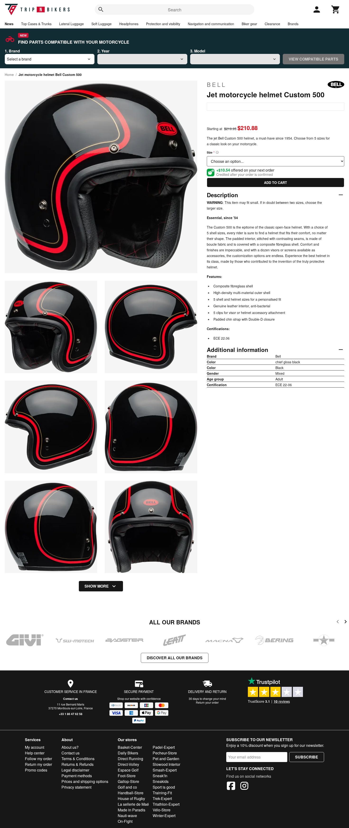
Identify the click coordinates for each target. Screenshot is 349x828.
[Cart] (335, 9)
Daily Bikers (128, 753)
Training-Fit (162, 792)
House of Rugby (131, 798)
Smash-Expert (165, 770)
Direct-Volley (128, 764)
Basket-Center (130, 747)
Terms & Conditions (77, 758)
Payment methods (76, 775)
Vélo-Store (161, 810)
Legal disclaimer (75, 770)
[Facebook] (231, 786)
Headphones (128, 23)
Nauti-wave (127, 815)
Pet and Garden (166, 758)
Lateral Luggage (71, 23)
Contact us (70, 699)
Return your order (207, 702)
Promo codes (36, 770)
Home (9, 74)
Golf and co (127, 787)
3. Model (197, 51)
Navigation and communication (211, 23)
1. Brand (12, 51)
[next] (345, 622)
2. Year (103, 51)
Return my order (38, 764)
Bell (216, 84)
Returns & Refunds (77, 764)
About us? (70, 747)
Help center (34, 753)
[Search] (101, 9)
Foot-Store (127, 775)
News (9, 23)
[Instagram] (244, 786)
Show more (97, 586)
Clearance (272, 23)
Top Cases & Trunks (36, 23)
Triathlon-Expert (166, 804)
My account (34, 747)
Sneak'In (160, 775)
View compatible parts (313, 59)
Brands (293, 23)
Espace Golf (128, 770)
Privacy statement (76, 787)
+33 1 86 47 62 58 (70, 714)
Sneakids (161, 781)
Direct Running (130, 758)
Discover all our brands (175, 657)
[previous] (337, 622)
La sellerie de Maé (133, 804)
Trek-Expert (162, 798)
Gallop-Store (128, 781)
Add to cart (275, 182)
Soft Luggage (101, 23)
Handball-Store (130, 792)
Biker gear (249, 23)
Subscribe (306, 757)
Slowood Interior (166, 764)
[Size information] (217, 152)
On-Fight (125, 821)
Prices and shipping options (84, 781)
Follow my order (38, 758)
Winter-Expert (164, 815)
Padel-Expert (164, 747)
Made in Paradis (131, 810)
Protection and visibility (163, 23)
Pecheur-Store (165, 753)
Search (174, 9)
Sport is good (164, 787)
